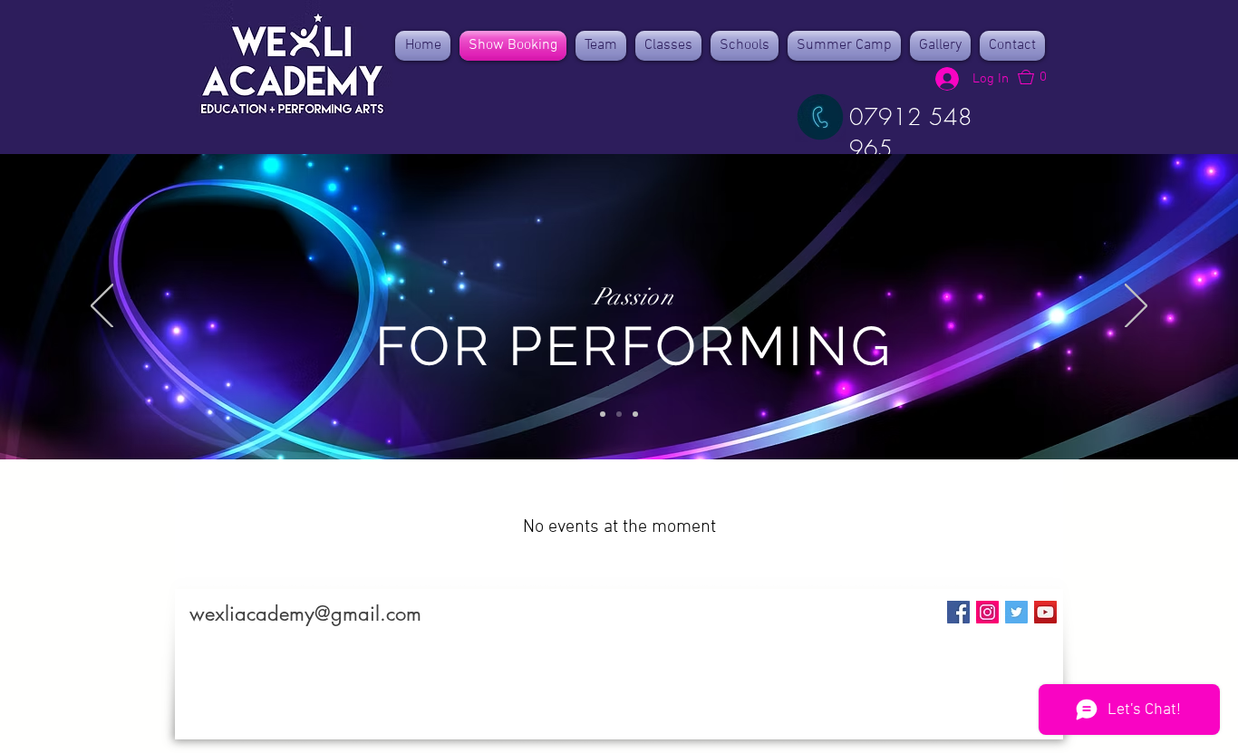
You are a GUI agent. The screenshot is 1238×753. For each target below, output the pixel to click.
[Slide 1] (602, 414)
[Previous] (102, 307)
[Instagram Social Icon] (987, 612)
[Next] (1136, 307)
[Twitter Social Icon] (1016, 612)
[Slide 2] (619, 414)
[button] (1040, 77)
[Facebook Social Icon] (958, 612)
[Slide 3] (635, 414)
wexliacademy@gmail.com (305, 613)
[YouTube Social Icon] (1045, 612)
